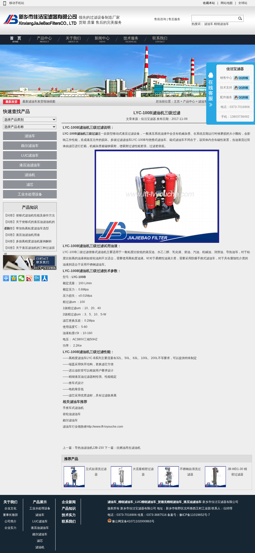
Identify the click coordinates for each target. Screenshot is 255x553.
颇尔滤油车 (30, 146)
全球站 (242, 3)
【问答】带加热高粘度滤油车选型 (26, 228)
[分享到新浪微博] (29, 278)
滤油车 (208, 24)
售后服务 (174, 19)
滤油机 (30, 175)
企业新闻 (69, 502)
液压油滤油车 (29, 165)
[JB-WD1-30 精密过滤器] (215, 486)
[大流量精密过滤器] (121, 486)
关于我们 (73, 39)
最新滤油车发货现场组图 (38, 101)
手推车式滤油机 (73, 408)
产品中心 (44, 39)
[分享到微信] (21, 278)
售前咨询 (160, 19)
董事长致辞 (10, 515)
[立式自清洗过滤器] (74, 486)
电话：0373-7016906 (235, 107)
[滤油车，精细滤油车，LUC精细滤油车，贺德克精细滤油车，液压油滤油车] (40, 25)
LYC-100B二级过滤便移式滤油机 (85, 252)
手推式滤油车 (206, 258)
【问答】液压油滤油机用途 (22, 235)
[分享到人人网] (45, 278)
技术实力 (69, 515)
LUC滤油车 (30, 155)
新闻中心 (102, 39)
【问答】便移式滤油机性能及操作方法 (29, 215)
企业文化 (10, 508)
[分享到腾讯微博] (37, 278)
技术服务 (131, 39)
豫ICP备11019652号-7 (194, 515)
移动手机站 (16, 3)
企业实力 (10, 528)
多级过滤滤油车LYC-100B (128, 140)
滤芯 (29, 184)
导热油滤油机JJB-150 (89, 448)
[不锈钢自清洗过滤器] (168, 486)
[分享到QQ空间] (14, 278)
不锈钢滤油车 (96, 264)
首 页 (15, 39)
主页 (177, 101)
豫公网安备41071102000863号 (133, 521)
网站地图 (227, 3)
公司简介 (10, 521)
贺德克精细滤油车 (170, 502)
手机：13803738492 (235, 116)
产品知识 (69, 508)
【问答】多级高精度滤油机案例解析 (28, 241)
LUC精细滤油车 (145, 502)
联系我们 (159, 39)
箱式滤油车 (176, 140)
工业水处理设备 (30, 194)
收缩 (210, 93)
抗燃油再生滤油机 (128, 448)
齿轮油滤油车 (72, 414)
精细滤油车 (221, 24)
